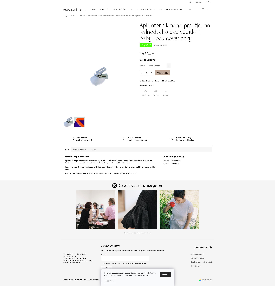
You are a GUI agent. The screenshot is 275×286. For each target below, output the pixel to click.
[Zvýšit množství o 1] (151, 72)
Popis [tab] (67, 149)
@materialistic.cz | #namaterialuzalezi (137, 233)
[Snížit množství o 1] (142, 72)
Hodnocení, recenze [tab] (79, 149)
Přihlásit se (106, 268)
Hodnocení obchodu (197, 254)
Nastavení (110, 281)
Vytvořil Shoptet (207, 279)
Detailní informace (146, 85)
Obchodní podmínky (197, 258)
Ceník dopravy (195, 266)
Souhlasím (165, 274)
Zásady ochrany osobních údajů (201, 262)
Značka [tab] (93, 149)
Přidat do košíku (162, 73)
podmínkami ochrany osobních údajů (135, 263)
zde (147, 275)
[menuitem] (93, 9)
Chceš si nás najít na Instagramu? (141, 185)
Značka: (160, 45)
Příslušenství (176, 161)
